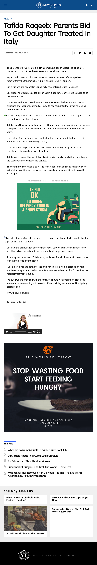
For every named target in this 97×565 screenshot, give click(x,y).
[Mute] (34, 331)
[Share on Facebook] (74, 53)
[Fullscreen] (38, 331)
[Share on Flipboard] (85, 53)
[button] (23, 324)
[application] (23, 323)
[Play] (7, 331)
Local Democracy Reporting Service (28, 160)
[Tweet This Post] (80, 53)
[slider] (20, 331)
